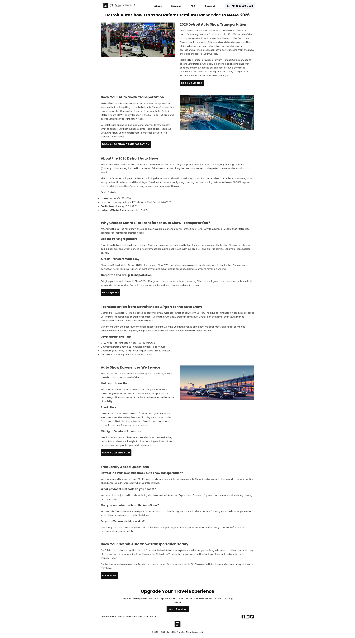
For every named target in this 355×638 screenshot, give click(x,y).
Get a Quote (110, 292)
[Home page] (119, 6)
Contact (210, 6)
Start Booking (177, 609)
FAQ (193, 6)
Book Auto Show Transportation (125, 144)
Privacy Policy (108, 616)
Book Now (109, 575)
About (158, 6)
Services (176, 6)
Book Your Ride (191, 83)
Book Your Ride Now (116, 452)
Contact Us (150, 616)
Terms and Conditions (130, 616)
